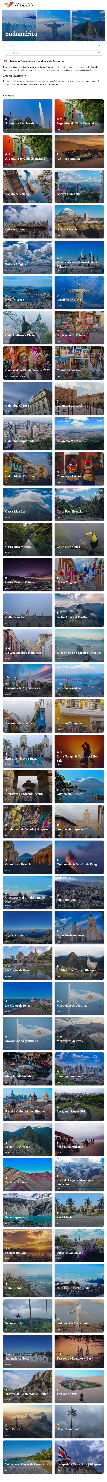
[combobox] (52, 45)
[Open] (99, 45)
